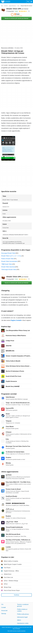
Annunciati (4, 610)
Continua (16, 594)
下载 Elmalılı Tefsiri (6, 264)
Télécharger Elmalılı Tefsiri (8, 269)
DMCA (19, 620)
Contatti (3, 607)
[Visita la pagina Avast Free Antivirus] (16, 14)
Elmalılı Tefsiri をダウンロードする (11, 256)
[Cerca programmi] (28, 1)
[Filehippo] (5, 1)
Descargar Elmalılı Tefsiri (8, 253)
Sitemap (3, 613)
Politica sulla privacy (23, 614)
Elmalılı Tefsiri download (8, 267)
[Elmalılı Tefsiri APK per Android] (3, 10)
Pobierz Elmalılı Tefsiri (7, 258)
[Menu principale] (31, 1)
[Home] (2, 6)
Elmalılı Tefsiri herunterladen (9, 261)
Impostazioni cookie (22, 623)
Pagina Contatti (16, 320)
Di (10, 11)
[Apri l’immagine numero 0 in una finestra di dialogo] (8, 148)
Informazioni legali (22, 617)
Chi (2, 604)
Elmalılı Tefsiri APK (17, 9)
